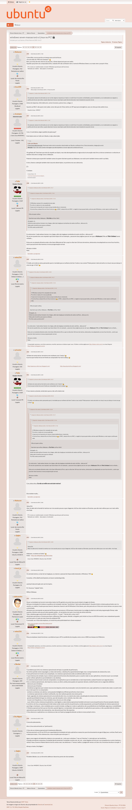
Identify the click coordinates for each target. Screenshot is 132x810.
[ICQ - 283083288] (16, 619)
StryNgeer (18, 717)
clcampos (18, 114)
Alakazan (18, 52)
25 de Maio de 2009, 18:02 (37, 666)
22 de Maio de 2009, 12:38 (37, 374)
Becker (18, 664)
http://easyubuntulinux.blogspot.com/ (70, 366)
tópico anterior (106, 42)
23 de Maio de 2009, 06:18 (37, 598)
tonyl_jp (18, 568)
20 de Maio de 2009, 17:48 (37, 53)
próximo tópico (117, 42)
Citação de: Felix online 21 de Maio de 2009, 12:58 (40, 272)
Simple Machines (23, 807)
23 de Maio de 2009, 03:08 (37, 570)
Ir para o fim (13, 47)
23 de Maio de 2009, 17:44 (37, 633)
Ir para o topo (13, 783)
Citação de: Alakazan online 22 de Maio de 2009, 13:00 (41, 542)
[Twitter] (17, 559)
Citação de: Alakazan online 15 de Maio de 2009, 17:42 (43, 198)
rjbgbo (18, 535)
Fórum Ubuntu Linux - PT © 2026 (115, 805)
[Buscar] (113, 20)
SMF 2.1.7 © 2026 (12, 807)
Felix (18, 181)
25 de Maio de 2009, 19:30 (37, 752)
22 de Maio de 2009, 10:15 (37, 351)
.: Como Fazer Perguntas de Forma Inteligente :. (36, 175)
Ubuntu (40, 804)
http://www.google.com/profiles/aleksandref (40, 623)
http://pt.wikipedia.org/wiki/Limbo (41, 555)
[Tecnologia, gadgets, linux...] (17, 76)
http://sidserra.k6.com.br (96, 344)
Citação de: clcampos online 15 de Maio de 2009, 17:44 (42, 193)
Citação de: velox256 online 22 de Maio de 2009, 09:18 (41, 396)
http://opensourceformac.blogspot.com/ (39, 366)
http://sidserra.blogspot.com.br (36, 346)
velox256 (18, 257)
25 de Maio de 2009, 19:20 (37, 718)
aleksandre (18, 597)
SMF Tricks (24, 802)
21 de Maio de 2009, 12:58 (37, 183)
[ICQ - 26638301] (16, 279)
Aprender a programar (34, 253)
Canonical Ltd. (48, 804)
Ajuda (102, 807)
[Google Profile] (17, 621)
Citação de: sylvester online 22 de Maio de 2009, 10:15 (41, 379)
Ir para (96, 792)
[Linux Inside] (17, 281)
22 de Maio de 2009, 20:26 (37, 537)
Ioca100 (18, 87)
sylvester (18, 350)
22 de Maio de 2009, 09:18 (37, 259)
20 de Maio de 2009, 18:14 (37, 115)
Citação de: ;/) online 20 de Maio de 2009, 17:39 (39, 93)
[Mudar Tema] (29, 2)
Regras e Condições (110, 807)
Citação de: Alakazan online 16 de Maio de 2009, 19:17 (41, 187)
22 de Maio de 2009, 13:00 (37, 502)
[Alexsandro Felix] (17, 206)
